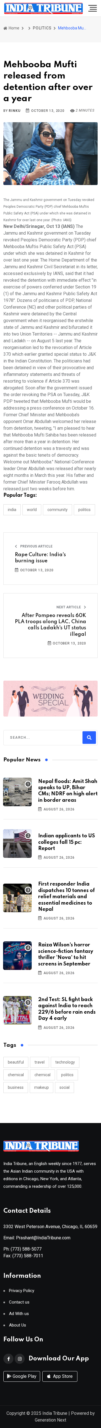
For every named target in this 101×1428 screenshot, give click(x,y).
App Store (62, 1376)
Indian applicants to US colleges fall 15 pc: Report (66, 842)
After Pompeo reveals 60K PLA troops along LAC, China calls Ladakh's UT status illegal (50, 625)
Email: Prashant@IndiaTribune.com (36, 1237)
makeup (41, 1087)
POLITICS (42, 28)
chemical (16, 1075)
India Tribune (54, 1413)
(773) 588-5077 (26, 1249)
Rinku (14, 111)
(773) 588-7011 (27, 1255)
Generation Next (50, 1420)
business (16, 1087)
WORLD (32, 509)
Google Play (24, 1376)
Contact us (19, 1302)
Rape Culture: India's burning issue (40, 557)
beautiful (16, 1062)
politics (67, 1075)
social (64, 1087)
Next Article (69, 607)
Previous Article (35, 546)
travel (40, 1062)
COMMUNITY (57, 509)
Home (13, 28)
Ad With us (19, 1314)
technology (65, 1062)
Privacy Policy (21, 1291)
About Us (17, 1325)
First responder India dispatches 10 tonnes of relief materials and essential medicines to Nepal (66, 897)
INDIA (12, 509)
